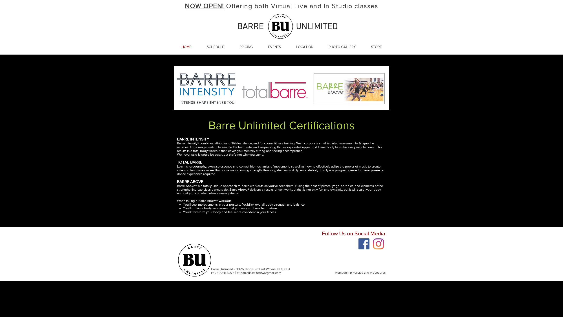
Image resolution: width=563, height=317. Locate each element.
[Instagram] (378, 243)
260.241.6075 (224, 273)
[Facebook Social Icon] (363, 243)
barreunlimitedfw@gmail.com (260, 273)
